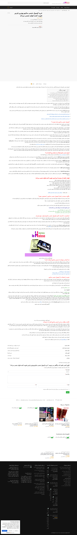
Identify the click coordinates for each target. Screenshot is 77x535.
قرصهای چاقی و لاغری (67, 479)
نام (36, 384)
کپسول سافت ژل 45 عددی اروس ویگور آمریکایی (60, 272)
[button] (10, 7)
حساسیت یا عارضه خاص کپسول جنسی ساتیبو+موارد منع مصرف (58, 96)
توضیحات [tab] (44, 83)
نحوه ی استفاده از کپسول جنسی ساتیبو (62, 99)
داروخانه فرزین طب (62, 154)
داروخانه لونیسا (58, 532)
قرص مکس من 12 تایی (40, 144)
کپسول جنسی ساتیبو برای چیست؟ (62, 91)
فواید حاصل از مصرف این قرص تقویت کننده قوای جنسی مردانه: (58, 94)
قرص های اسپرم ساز (67, 472)
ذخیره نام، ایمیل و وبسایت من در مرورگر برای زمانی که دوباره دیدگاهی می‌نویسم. (55, 389)
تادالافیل (49, 226)
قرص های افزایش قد (67, 474)
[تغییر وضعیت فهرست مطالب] (67, 90)
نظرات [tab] (32, 83)
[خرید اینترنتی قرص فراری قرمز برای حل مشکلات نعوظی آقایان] (62, 414)
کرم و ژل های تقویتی (67, 481)
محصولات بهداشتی (67, 484)
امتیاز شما (67, 369)
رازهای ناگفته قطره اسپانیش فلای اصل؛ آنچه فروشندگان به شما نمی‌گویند (40, 480)
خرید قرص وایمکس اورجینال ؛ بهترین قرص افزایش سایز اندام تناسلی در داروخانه (55, 118)
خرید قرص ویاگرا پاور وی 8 (17, 423)
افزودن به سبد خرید (62, 429)
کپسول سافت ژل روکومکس (64, 271)
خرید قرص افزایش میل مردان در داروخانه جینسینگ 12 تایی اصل (58, 114)
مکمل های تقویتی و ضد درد (66, 485)
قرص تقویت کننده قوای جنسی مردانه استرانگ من (60, 273)
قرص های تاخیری (64, 10)
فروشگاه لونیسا (64, 339)
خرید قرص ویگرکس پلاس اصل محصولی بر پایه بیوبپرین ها (62, 454)
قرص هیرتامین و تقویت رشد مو (39, 473)
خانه (68, 10)
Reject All (10, 530)
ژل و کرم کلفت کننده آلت (66, 471)
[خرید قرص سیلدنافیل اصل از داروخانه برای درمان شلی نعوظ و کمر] (9, 13)
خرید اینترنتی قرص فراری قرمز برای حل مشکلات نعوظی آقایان (62, 424)
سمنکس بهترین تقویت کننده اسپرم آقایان (55, 192)
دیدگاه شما (67, 374)
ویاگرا (41, 301)
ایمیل (68, 384)
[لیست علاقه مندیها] (57, 408)
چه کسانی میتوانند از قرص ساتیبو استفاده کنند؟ (60, 98)
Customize (16, 530)
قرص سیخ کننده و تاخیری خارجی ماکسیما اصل (48, 424)
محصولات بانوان (68, 482)
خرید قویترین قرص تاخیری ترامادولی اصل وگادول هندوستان (31, 424)
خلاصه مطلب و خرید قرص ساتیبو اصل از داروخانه (60, 100)
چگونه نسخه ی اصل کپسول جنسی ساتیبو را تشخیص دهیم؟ (59, 95)
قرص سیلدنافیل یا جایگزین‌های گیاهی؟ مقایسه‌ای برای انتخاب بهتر (39, 476)
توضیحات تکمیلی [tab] (39, 83)
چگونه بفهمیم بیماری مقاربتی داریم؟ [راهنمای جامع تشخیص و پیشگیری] (39, 493)
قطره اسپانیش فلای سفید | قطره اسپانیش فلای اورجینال (59, 116)
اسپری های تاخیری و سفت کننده (65, 467)
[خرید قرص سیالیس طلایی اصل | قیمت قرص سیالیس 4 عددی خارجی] (8, 13)
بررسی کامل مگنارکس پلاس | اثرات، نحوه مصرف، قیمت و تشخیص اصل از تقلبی (47, 454)
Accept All (4, 530)
